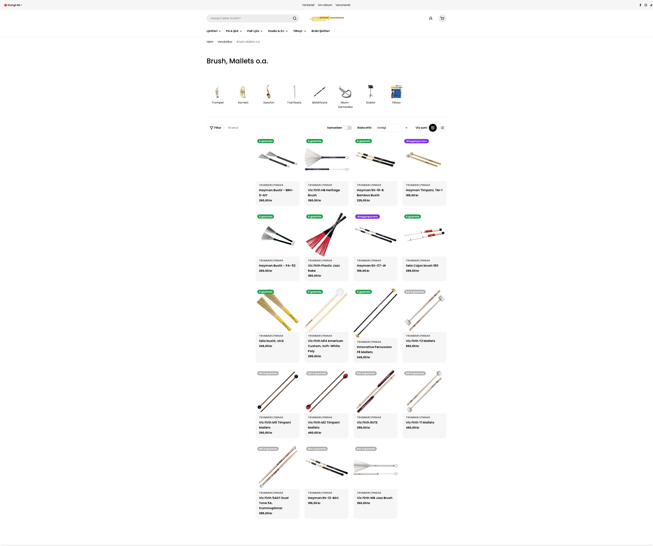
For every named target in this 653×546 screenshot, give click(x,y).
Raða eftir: (364, 128)
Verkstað (308, 5)
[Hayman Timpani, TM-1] (424, 159)
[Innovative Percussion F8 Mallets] (375, 313)
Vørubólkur (225, 42)
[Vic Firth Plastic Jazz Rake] (326, 235)
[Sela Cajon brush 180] (424, 235)
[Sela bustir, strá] (277, 310)
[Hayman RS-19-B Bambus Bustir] (375, 159)
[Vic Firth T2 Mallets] (424, 310)
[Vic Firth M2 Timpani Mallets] (326, 391)
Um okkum (325, 5)
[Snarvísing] (294, 145)
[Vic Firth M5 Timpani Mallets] (277, 391)
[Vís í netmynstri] (433, 128)
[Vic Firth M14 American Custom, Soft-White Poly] (326, 310)
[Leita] (295, 18)
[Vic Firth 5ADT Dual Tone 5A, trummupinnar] (277, 467)
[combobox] (253, 18)
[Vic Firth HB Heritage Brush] (326, 159)
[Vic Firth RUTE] (375, 391)
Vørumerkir (343, 5)
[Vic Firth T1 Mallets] (424, 391)
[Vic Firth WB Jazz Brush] (375, 467)
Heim (210, 42)
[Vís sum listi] (442, 128)
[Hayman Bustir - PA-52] (277, 235)
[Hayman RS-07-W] (375, 235)
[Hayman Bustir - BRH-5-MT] (277, 159)
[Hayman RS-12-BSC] (326, 467)
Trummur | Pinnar (271, 185)
